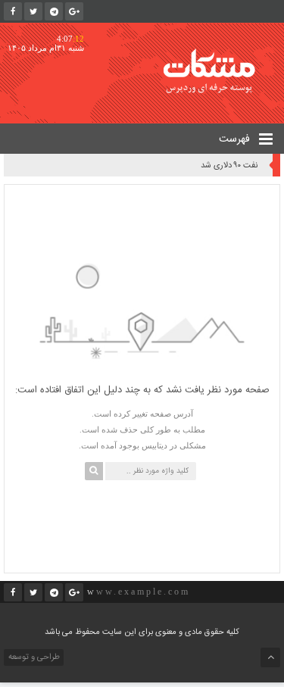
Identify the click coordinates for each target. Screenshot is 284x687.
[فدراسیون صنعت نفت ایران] (219, 71)
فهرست (236, 139)
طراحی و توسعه (33, 657)
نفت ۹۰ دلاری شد (229, 166)
